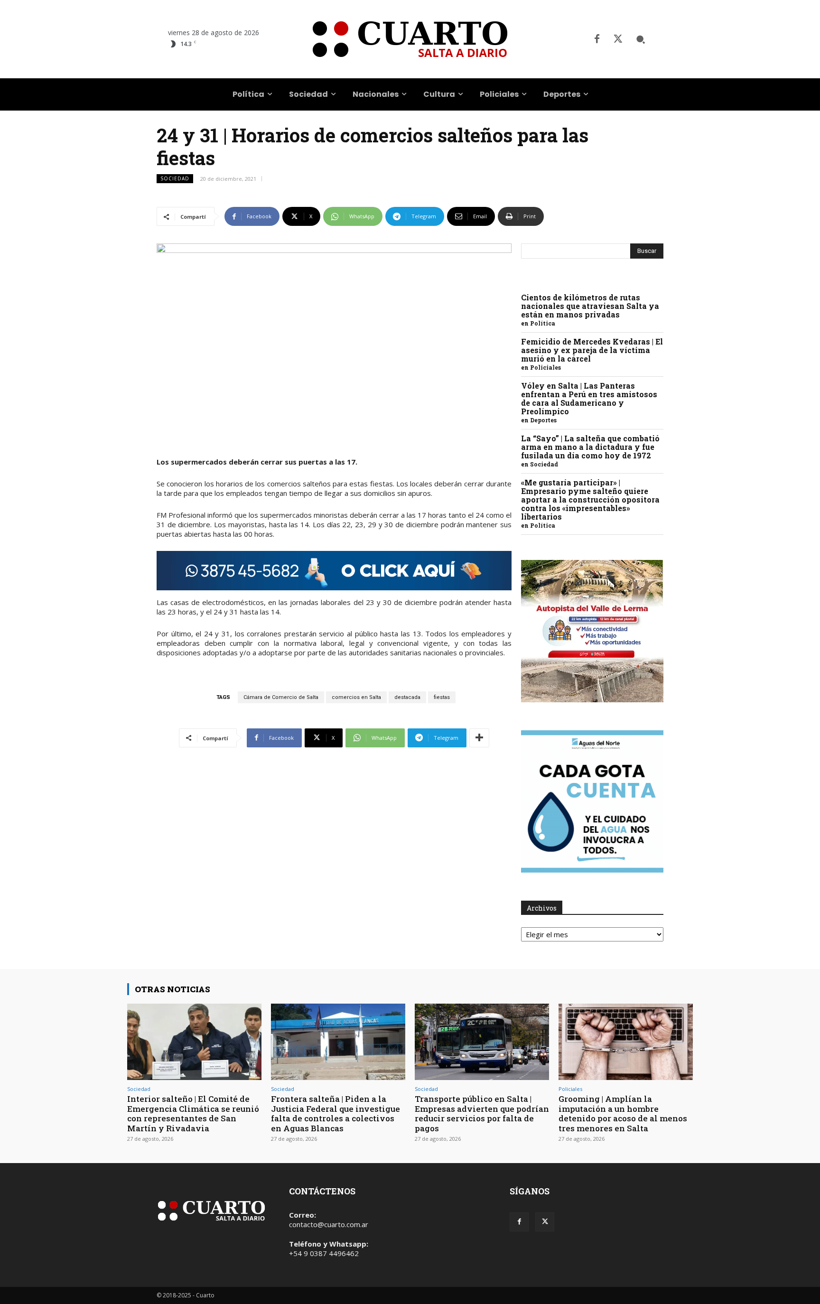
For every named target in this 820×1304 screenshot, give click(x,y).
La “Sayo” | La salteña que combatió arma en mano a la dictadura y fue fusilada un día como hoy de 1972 (590, 446)
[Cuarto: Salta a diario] (409, 39)
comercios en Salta (356, 697)
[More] (479, 737)
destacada (407, 697)
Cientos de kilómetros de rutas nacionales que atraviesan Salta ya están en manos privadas (590, 305)
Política (542, 323)
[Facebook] (597, 39)
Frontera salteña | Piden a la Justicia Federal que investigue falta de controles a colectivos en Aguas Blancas (335, 1113)
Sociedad (174, 178)
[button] (640, 39)
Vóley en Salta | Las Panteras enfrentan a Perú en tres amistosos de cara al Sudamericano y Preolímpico (589, 398)
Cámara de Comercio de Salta (280, 697)
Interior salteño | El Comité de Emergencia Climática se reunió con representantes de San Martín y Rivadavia (193, 1113)
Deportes (543, 420)
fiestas (442, 697)
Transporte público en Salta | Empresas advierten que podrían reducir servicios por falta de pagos (482, 1113)
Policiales (545, 367)
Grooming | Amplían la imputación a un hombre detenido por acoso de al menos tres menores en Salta (623, 1113)
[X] (618, 39)
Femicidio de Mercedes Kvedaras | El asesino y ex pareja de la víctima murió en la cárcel (592, 349)
